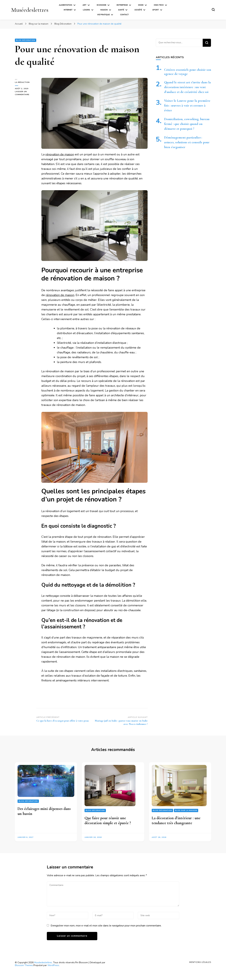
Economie (101, 5)
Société (138, 10)
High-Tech (159, 5)
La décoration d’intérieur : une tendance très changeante (176, 820)
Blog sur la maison (186, 810)
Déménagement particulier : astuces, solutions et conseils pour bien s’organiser (186, 142)
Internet (68, 10)
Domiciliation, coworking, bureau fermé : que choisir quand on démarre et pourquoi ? (186, 124)
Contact (124, 14)
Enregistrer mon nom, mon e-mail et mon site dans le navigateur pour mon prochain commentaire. (106, 925)
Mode (140, 5)
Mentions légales (200, 962)
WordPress (53, 965)
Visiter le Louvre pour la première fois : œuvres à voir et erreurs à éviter (187, 105)
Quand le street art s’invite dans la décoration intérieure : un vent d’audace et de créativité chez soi (187, 87)
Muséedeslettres (29, 9)
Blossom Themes (24, 965)
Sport (155, 10)
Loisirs (86, 10)
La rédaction (22, 82)
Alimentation (65, 5)
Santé (121, 10)
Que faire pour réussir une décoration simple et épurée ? (108, 820)
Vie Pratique (103, 14)
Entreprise (122, 5)
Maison (104, 10)
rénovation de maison (59, 154)
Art (84, 5)
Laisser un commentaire (25, 93)
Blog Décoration (25, 40)
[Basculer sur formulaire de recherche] (213, 9)
